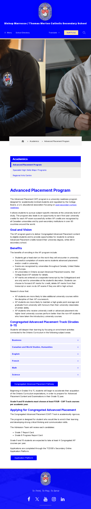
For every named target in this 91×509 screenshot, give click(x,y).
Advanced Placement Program (56, 141)
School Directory (23, 33)
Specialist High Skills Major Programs (29, 170)
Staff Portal (71, 33)
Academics (34, 141)
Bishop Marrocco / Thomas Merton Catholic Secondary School (23, 141)
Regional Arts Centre (22, 175)
